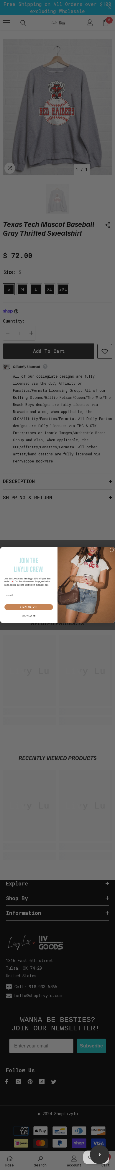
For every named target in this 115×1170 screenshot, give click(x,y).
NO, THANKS (29, 616)
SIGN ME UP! (29, 607)
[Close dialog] (112, 550)
